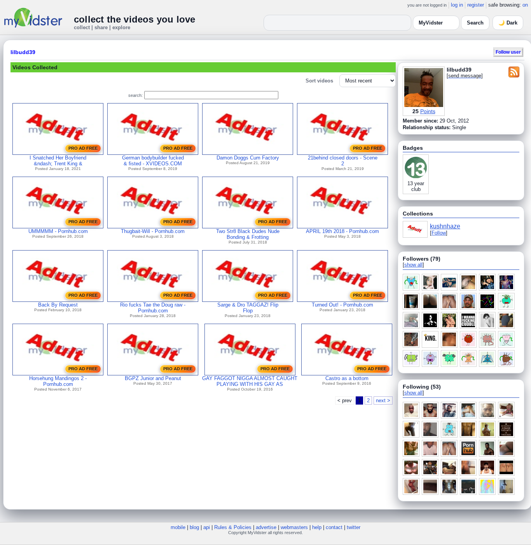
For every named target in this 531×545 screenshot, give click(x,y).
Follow (438, 233)
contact (334, 527)
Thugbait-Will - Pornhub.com (153, 231)
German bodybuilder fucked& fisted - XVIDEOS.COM (153, 160)
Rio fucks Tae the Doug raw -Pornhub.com (152, 308)
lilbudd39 (22, 52)
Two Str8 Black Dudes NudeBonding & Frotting (247, 234)
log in (457, 5)
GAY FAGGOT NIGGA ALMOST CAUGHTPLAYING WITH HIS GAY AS (249, 381)
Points (427, 111)
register (475, 5)
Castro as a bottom (347, 378)
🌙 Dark (507, 23)
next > (383, 400)
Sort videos (319, 81)
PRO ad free (83, 148)
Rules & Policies (233, 527)
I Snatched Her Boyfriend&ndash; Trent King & (58, 160)
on (525, 5)
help (316, 527)
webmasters (294, 527)
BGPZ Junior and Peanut (153, 378)
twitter (353, 527)
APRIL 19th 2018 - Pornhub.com (342, 231)
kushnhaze (445, 226)
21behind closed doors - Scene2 (342, 160)
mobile (178, 527)
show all (413, 265)
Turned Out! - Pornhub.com (342, 305)
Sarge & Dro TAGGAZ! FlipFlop (247, 308)
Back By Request (58, 305)
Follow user (508, 51)
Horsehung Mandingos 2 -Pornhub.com (58, 381)
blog (194, 527)
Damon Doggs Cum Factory (248, 158)
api (206, 527)
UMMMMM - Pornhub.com (58, 231)
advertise (266, 527)
